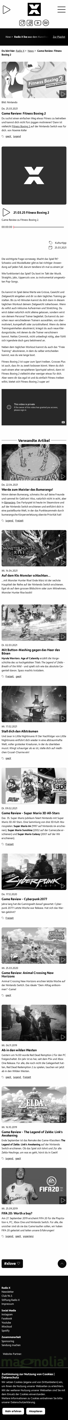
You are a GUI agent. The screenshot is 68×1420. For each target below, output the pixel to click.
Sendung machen (11, 1345)
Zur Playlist (59, 37)
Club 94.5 (7, 1296)
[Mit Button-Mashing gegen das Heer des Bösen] (34, 622)
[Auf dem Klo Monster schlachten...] (34, 548)
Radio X (20, 51)
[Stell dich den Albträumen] (34, 704)
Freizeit (19, 520)
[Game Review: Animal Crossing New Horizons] (34, 945)
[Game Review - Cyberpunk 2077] (34, 872)
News (31, 51)
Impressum (8, 1304)
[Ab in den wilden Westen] (34, 1023)
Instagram (7, 1314)
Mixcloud (7, 1326)
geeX (8, 136)
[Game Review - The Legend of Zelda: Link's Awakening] (34, 1105)
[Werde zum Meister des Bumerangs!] (34, 462)
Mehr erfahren (13, 1411)
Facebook (7, 1318)
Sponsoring (8, 1341)
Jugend (17, 136)
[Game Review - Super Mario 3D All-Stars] (34, 786)
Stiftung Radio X (11, 1300)
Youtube (6, 1322)
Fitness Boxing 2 (21, 126)
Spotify (5, 1330)
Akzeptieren (35, 1411)
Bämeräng (9, 502)
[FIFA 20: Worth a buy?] (34, 1186)
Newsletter (8, 1291)
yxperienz (28, 1236)
